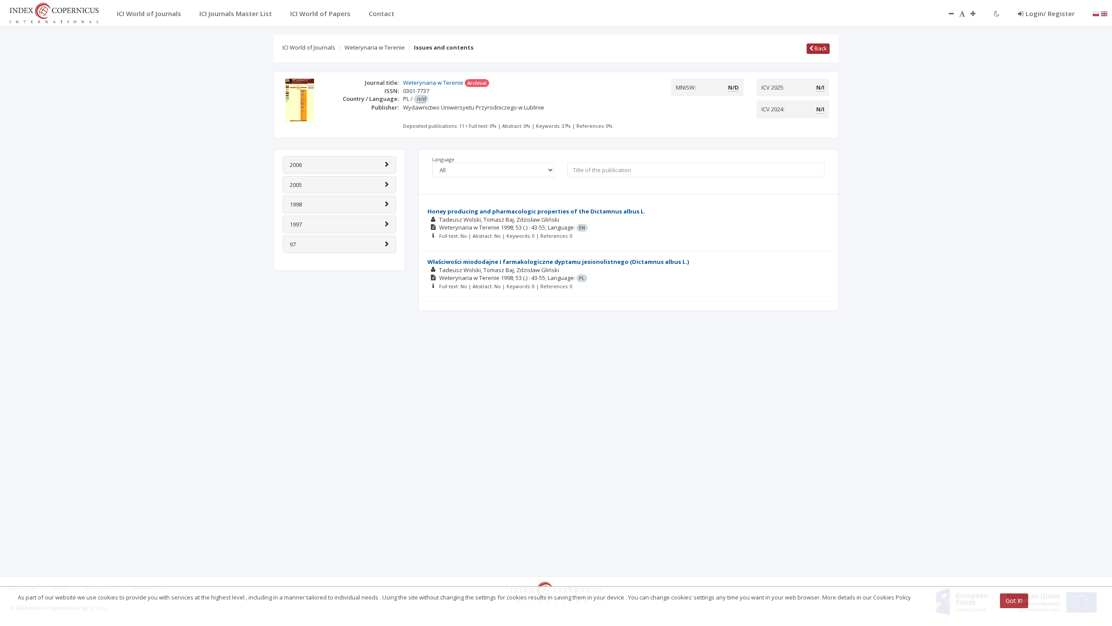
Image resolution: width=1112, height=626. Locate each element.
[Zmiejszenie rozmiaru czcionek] (947, 13)
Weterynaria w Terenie (374, 47)
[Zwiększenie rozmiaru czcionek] (977, 13)
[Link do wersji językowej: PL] (1095, 13)
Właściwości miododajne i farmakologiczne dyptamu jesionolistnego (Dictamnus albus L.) (558, 262)
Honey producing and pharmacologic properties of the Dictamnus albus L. (536, 211)
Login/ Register (1050, 13)
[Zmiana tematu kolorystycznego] (997, 13)
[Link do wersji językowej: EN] (1104, 13)
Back (820, 48)
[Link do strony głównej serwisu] (54, 12)
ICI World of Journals (308, 47)
